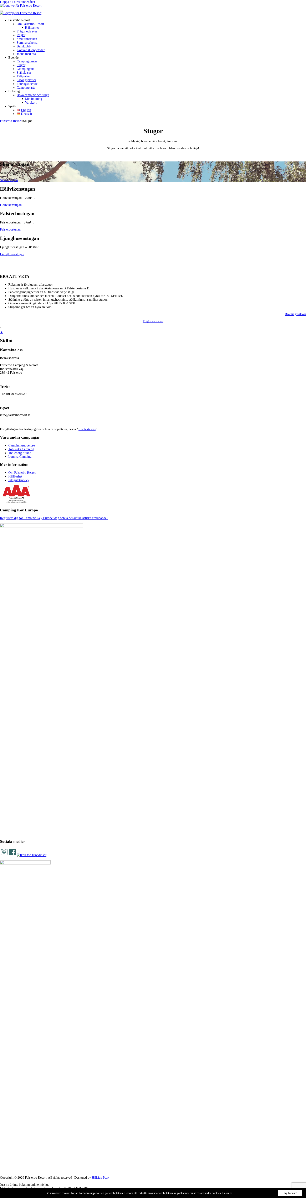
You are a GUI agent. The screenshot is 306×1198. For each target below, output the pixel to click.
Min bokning (33, 98)
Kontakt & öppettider (31, 50)
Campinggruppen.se (21, 445)
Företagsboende (27, 84)
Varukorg (31, 102)
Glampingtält (25, 69)
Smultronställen (27, 39)
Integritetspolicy (18, 480)
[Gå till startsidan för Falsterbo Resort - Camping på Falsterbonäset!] (20, 5)
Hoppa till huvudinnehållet (17, 2)
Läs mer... (228, 1193)
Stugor (21, 65)
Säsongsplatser (26, 80)
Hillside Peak (100, 1177)
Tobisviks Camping (21, 449)
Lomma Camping (19, 456)
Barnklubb (24, 46)
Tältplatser (23, 76)
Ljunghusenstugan (12, 254)
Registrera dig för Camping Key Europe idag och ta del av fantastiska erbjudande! (54, 518)
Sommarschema (27, 42)
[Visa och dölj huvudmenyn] (1, 10)
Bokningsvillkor (295, 314)
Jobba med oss (26, 54)
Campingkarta (26, 87)
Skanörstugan (9, 180)
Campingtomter (27, 61)
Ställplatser (24, 72)
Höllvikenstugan (11, 205)
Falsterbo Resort (10, 121)
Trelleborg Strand (19, 453)
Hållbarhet (32, 27)
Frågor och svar (27, 31)
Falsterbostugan (10, 229)
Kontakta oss (87, 429)
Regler (21, 35)
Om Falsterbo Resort (30, 24)
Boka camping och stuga (33, 95)
